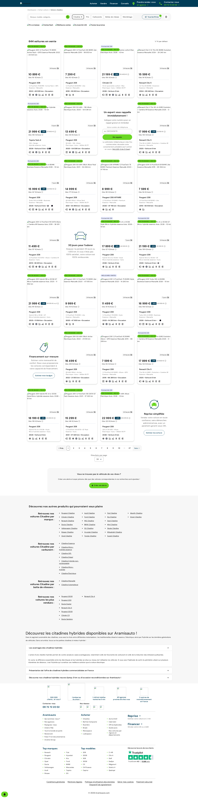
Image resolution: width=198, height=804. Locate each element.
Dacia (46, 764)
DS (67, 773)
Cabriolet (112, 722)
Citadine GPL (66, 553)
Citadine (86, 719)
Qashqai (112, 770)
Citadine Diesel (67, 557)
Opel (46, 761)
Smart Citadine (136, 517)
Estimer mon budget (43, 376)
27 (130, 448)
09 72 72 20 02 (51, 706)
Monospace (87, 731)
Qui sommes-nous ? (52, 719)
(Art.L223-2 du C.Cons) (121, 149)
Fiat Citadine (112, 513)
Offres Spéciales (115, 725)
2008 (85, 755)
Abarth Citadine (136, 513)
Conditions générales (56, 782)
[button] (81, 17)
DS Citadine (88, 528)
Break (85, 728)
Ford (68, 761)
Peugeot (47, 755)
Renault (47, 752)
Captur (85, 770)
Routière (86, 725)
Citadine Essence (68, 543)
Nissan (47, 773)
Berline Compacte (90, 722)
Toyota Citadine (90, 536)
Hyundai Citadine (91, 532)
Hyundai (69, 755)
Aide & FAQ (48, 728)
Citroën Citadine (67, 517)
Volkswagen (49, 767)
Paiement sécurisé (144, 782)
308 (84, 758)
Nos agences (49, 722)
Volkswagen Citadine (69, 528)
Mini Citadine (112, 525)
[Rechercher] (68, 17)
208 (84, 752)
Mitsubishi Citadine (114, 532)
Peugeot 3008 (67, 596)
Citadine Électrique (68, 573)
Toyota (68, 770)
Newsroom (48, 734)
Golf (110, 758)
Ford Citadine (89, 517)
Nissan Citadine (67, 532)
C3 (84, 764)
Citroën (47, 758)
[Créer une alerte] (4, 794)
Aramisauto (32, 10)
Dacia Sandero (67, 619)
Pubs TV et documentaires (54, 737)
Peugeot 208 (66, 600)
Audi (46, 770)
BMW (68, 764)
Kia (67, 758)
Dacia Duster (66, 604)
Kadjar (111, 761)
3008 (85, 761)
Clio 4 (111, 755)
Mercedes (70, 767)
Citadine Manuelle (68, 581)
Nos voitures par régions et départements (115, 733)
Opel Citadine (66, 536)
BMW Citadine (89, 525)
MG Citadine (89, 521)
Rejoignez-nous (50, 725)
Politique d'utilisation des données (100, 782)
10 (119, 448)
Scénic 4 (112, 767)
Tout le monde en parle (53, 731)
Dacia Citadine (67, 525)
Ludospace (87, 734)
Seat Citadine (112, 521)
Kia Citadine (111, 517)
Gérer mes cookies (125, 782)
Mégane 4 (112, 764)
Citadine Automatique (69, 585)
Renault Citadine (67, 521)
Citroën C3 (65, 615)
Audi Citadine (89, 513)
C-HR (111, 752)
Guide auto (113, 728)
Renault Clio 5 (66, 608)
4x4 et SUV (113, 719)
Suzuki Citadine (113, 536)
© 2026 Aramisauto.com (99, 793)
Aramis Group (49, 740)
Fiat (67, 752)
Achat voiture (43, 10)
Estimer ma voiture (154, 433)
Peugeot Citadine (68, 513)
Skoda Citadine (113, 528)
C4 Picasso (87, 767)
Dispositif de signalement (100, 784)
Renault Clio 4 (89, 596)
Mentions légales (75, 782)
